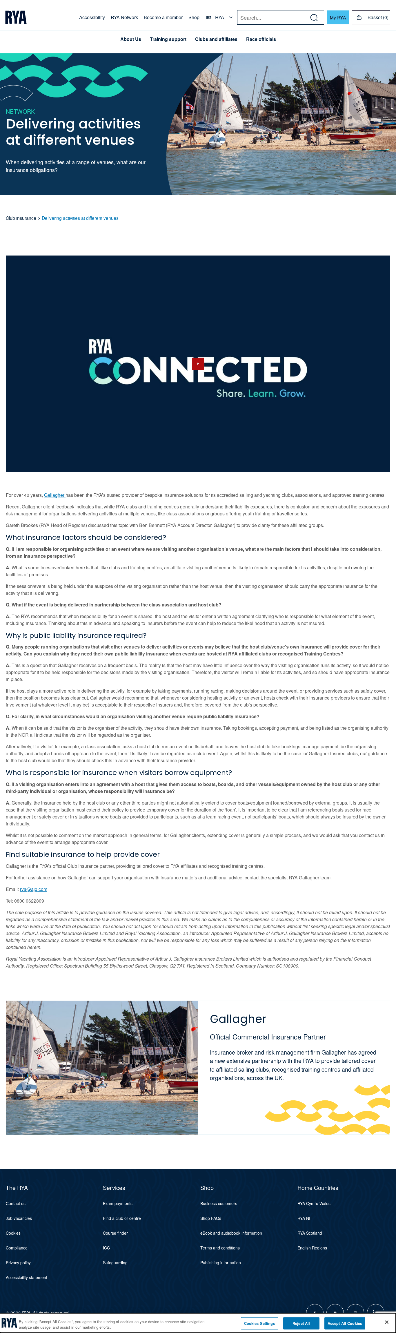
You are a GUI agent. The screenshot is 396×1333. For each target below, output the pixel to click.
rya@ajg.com (33, 889)
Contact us (16, 1203)
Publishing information (220, 1262)
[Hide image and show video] (198, 364)
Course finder (115, 1233)
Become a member (163, 17)
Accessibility (92, 17)
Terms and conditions (220, 1248)
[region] (198, 1323)
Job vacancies (19, 1218)
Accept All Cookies (345, 1323)
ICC (106, 1248)
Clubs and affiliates (216, 39)
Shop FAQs (210, 1218)
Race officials (261, 39)
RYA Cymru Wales (313, 1203)
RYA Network (124, 17)
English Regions (312, 1248)
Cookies (13, 1233)
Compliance (17, 1248)
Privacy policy (18, 1262)
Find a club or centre (122, 1218)
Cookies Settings (259, 1323)
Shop (193, 17)
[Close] (386, 1322)
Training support (168, 39)
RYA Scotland (309, 1233)
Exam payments (117, 1203)
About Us (130, 39)
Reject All (301, 1323)
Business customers (218, 1203)
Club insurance (21, 218)
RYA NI (303, 1218)
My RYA (338, 17)
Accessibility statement (26, 1277)
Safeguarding (115, 1262)
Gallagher (55, 495)
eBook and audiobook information (231, 1233)
